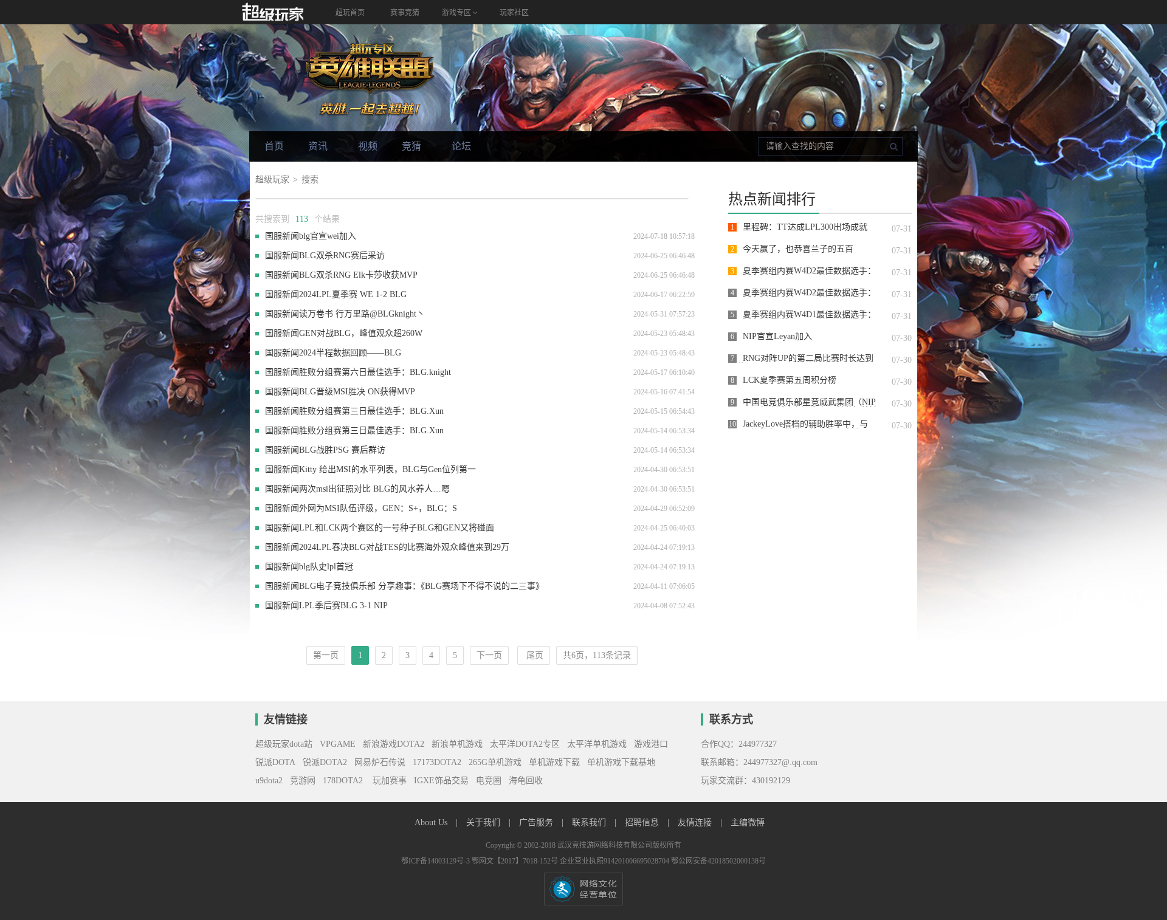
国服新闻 (282, 236)
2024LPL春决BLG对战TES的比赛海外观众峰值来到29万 (404, 547)
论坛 (461, 146)
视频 (367, 146)
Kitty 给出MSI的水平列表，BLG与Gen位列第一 (387, 469)
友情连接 (696, 822)
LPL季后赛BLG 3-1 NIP (343, 605)
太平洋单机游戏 (597, 744)
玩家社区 (514, 13)
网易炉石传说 (379, 762)
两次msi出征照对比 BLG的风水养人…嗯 (374, 488)
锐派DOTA (275, 762)
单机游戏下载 (554, 762)
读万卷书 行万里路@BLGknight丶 (362, 313)
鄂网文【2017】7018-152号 (516, 861)
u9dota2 (269, 780)
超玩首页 (350, 13)
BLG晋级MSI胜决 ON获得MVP (357, 391)
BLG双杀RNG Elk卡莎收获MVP (358, 275)
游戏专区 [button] (457, 13)
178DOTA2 (343, 780)
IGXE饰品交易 (441, 780)
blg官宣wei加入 (327, 236)
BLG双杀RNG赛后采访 (342, 255)
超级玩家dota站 (283, 744)
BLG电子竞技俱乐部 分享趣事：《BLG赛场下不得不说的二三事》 (421, 586)
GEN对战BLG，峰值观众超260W (360, 333)
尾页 (533, 655)
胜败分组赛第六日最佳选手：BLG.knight (375, 372)
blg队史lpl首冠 (326, 566)
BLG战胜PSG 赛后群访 (342, 450)
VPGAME (338, 744)
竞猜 (411, 146)
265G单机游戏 (495, 762)
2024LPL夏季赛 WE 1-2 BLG (353, 294)
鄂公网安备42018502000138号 (718, 861)
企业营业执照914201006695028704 (615, 861)
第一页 (326, 655)
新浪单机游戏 (457, 744)
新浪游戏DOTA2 (393, 744)
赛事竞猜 (404, 13)
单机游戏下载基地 (621, 762)
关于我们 (484, 822)
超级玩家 (272, 179)
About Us (432, 822)
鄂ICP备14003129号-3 (436, 861)
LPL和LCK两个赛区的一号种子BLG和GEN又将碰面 (396, 527)
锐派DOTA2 (325, 762)
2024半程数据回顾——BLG (350, 352)
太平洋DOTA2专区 (525, 744)
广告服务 (537, 822)
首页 (274, 146)
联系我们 (590, 822)
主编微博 (748, 822)
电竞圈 (488, 780)
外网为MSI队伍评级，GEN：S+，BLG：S (378, 508)
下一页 (489, 655)
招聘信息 (643, 822)
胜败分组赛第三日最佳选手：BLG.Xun (371, 411)
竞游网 (302, 780)
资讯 (318, 146)
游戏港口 (651, 744)
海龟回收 (526, 780)
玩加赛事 (388, 780)
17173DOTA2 (437, 762)
